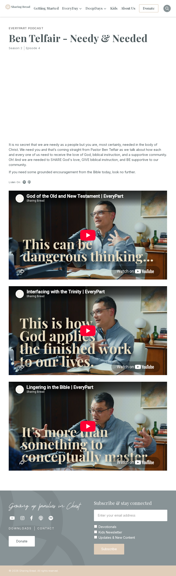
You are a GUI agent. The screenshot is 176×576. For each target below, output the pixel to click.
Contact (46, 528)
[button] (72, 8)
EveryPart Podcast (26, 28)
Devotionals (107, 527)
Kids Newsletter (110, 532)
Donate (149, 8)
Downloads (20, 528)
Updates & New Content (117, 537)
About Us (128, 8)
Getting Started (46, 8)
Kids (114, 8)
